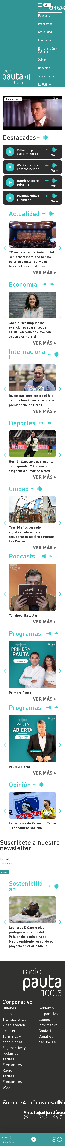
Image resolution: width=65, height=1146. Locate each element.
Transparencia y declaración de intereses (15, 1025)
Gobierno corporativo (48, 1011)
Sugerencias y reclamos (14, 1050)
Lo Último (44, 84)
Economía (44, 40)
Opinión (42, 59)
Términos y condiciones (13, 1039)
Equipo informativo (48, 1022)
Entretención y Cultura (47, 50)
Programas (45, 23)
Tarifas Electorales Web (12, 1081)
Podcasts (44, 15)
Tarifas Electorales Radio (12, 1064)
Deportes (44, 68)
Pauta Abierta (19, 767)
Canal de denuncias (47, 1039)
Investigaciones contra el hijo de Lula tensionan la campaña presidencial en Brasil (31, 400)
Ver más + (44, 272)
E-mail (4, 859)
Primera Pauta (20, 692)
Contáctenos (48, 1030)
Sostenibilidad (47, 76)
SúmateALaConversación (24, 1102)
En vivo (6, 1137)
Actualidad (45, 32)
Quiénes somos (9, 1011)
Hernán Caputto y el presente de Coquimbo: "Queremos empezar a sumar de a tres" (31, 466)
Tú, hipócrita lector (23, 615)
